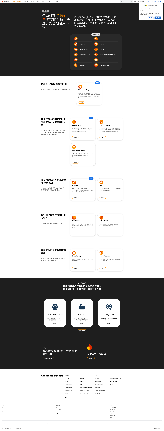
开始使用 (91, 358)
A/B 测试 (97, 378)
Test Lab (111, 384)
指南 (2, 407)
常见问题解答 (112, 415)
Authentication (68, 384)
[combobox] (126, 1)
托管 (81, 384)
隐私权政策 (7, 428)
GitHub (3, 415)
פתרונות (32, 1)
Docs (43, 1)
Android (17, 423)
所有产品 (47, 423)
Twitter (57, 411)
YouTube (57, 413)
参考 (2, 409)
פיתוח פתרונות (16, 1)
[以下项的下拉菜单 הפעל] (27, 1)
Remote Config (113, 381)
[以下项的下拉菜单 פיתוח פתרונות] (21, 1)
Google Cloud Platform (38, 423)
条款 (2, 428)
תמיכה (56, 1)
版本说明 (111, 413)
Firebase (29, 423)
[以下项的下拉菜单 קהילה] (52, 1)
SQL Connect (68, 393)
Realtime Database (84, 390)
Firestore (82, 381)
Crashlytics (97, 387)
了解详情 (81, 102)
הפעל (25, 1)
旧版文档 (111, 417)
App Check (67, 378)
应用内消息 (97, 393)
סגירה (150, 17)
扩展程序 (82, 378)
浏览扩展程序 (82, 330)
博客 (149, 1)
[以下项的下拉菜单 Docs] (45, 1)
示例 (2, 411)
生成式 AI (67, 397)
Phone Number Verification (86, 387)
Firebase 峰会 (58, 409)
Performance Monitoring (115, 378)
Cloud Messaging (99, 384)
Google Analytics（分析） (101, 390)
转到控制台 (154, 1)
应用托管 (67, 381)
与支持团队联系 (113, 407)
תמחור (38, 1)
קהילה (49, 1)
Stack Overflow (113, 409)
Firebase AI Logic (84, 393)
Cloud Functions (69, 387)
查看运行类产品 (48, 358)
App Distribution (98, 381)
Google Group (113, 411)
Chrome (23, 423)
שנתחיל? (158, 17)
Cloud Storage (68, 390)
